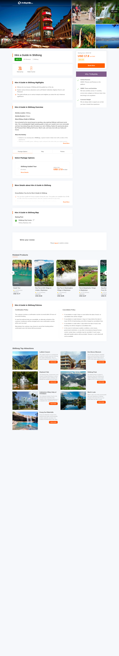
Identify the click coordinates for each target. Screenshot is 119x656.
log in (56, 243)
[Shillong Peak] (73, 380)
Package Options (22, 151)
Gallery (115, 11)
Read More (66, 143)
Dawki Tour (16, 288)
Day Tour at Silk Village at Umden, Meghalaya (43, 289)
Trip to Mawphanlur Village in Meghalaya (87, 289)
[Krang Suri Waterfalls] (25, 421)
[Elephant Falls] (25, 380)
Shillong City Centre (25, 220)
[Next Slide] (106, 273)
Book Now (91, 65)
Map (42, 151)
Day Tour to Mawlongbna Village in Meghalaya (65, 289)
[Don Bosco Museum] (73, 360)
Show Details (24, 172)
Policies (62, 151)
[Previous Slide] (12, 273)
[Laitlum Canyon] (25, 360)
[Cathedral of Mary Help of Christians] (25, 401)
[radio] (42, 169)
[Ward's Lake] (73, 401)
